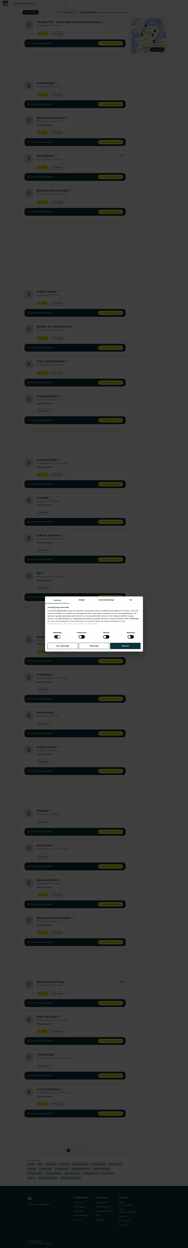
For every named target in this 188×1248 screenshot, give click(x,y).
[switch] (82, 637)
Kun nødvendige (62, 646)
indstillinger (134, 618)
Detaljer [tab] (82, 600)
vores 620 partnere (59, 611)
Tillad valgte (94, 646)
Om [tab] (130, 600)
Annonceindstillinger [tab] (106, 600)
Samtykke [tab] (57, 600)
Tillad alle (125, 646)
